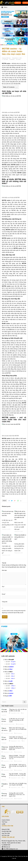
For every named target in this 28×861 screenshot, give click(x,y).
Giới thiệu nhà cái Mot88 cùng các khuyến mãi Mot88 (17, 784)
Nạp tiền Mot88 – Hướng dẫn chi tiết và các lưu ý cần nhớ (17, 774)
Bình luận (4, 570)
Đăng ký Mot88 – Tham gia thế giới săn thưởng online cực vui (17, 757)
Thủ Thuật (5, 59)
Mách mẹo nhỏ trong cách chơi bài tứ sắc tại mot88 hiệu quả (17, 729)
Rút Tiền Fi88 (5, 835)
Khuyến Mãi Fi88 (6, 831)
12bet (10, 669)
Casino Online (6, 820)
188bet (13, 685)
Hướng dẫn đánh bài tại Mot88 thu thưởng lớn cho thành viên (16, 748)
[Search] (25, 701)
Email (4, 594)
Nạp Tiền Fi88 (6, 833)
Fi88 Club (9, 856)
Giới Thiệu (15, 856)
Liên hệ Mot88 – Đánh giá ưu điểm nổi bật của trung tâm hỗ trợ (17, 766)
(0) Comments (21, 724)
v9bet (10, 690)
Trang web (4, 601)
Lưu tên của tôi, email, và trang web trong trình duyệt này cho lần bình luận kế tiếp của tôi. (13, 611)
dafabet (11, 666)
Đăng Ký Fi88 (5, 829)
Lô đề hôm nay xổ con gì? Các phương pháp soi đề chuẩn (16, 720)
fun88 (10, 681)
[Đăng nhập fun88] (14, 41)
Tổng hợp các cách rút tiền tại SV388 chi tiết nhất (17, 710)
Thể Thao (4, 822)
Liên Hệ (14, 858)
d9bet (12, 673)
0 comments (11, 59)
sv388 (10, 695)
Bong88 (13, 661)
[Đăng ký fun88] (14, 638)
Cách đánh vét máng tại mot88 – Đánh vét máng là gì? (17, 737)
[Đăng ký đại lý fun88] (14, 14)
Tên (3, 586)
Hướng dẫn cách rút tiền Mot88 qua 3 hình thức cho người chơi (17, 794)
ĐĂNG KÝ (17, 2)
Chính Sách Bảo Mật (23, 856)
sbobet (11, 693)
